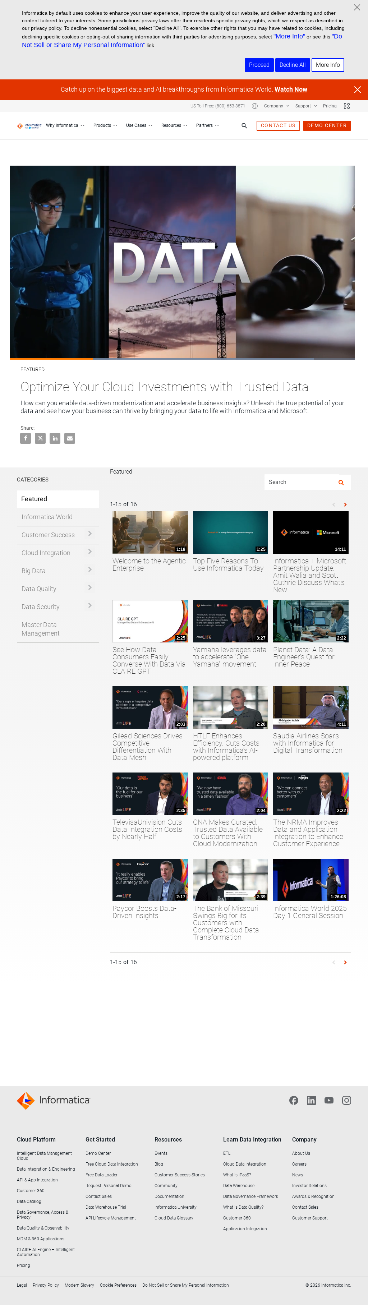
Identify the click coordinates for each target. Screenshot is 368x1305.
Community (166, 1185)
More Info (328, 64)
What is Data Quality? (243, 1207)
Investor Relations (309, 1185)
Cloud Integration (46, 553)
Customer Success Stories (180, 1174)
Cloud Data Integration (244, 1164)
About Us (301, 1153)
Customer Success (48, 535)
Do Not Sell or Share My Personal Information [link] (185, 1285)
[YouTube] (329, 1099)
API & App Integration (37, 1179)
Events (161, 1153)
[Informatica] (29, 125)
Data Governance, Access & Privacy (42, 1215)
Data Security (41, 606)
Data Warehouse (238, 1185)
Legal (22, 1285)
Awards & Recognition (313, 1196)
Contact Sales (99, 1196)
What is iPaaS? (237, 1174)
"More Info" (289, 36)
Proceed (259, 64)
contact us (278, 125)
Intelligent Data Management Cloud (44, 1156)
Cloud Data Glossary (174, 1218)
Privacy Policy (46, 1285)
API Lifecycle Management (111, 1218)
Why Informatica (62, 125)
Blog (159, 1164)
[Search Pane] (244, 125)
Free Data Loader (102, 1174)
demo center (327, 125)
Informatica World (47, 517)
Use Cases (136, 125)
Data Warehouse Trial (106, 1207)
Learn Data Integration (252, 1139)
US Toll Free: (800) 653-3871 (217, 106)
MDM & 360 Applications (40, 1238)
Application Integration (245, 1228)
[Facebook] (293, 1099)
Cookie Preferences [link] (118, 1285)
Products (102, 125)
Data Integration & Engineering (46, 1169)
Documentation (169, 1196)
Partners (204, 125)
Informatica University (176, 1207)
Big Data (34, 571)
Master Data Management (41, 629)
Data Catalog (29, 1201)
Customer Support (310, 1218)
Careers (299, 1164)
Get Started (100, 1139)
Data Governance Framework (250, 1196)
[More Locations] (254, 106)
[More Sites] (346, 106)
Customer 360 (31, 1190)
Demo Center (98, 1153)
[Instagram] (346, 1099)
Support (303, 106)
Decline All (293, 64)
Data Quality (39, 588)
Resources (171, 125)
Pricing (330, 106)
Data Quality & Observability (43, 1228)
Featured (34, 499)
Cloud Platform (36, 1139)
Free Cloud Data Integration (112, 1164)
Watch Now (291, 89)
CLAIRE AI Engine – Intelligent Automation (46, 1252)
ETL (226, 1153)
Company (274, 106)
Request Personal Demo (109, 1185)
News (297, 1174)
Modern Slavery (79, 1285)
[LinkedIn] (311, 1099)
